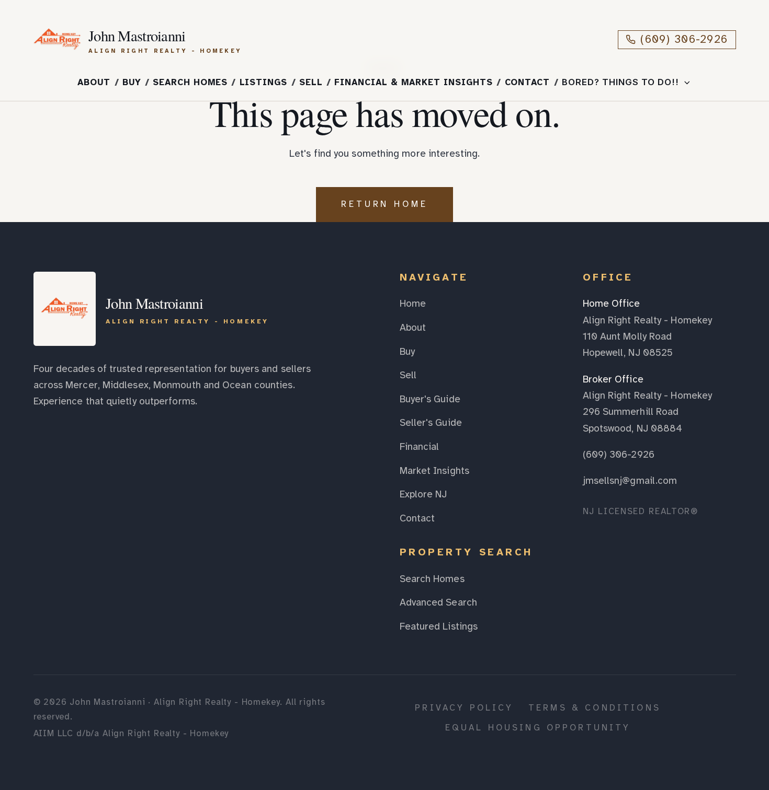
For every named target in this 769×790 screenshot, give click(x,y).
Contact (527, 82)
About (93, 82)
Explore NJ (423, 494)
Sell (311, 82)
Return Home (384, 204)
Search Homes (190, 82)
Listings (264, 82)
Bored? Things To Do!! (620, 82)
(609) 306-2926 (684, 39)
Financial (419, 446)
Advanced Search (438, 602)
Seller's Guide (431, 422)
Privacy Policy (464, 707)
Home (413, 303)
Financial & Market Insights (413, 82)
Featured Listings (439, 626)
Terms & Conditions (594, 707)
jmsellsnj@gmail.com (630, 480)
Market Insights (434, 470)
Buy (131, 82)
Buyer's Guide (430, 399)
